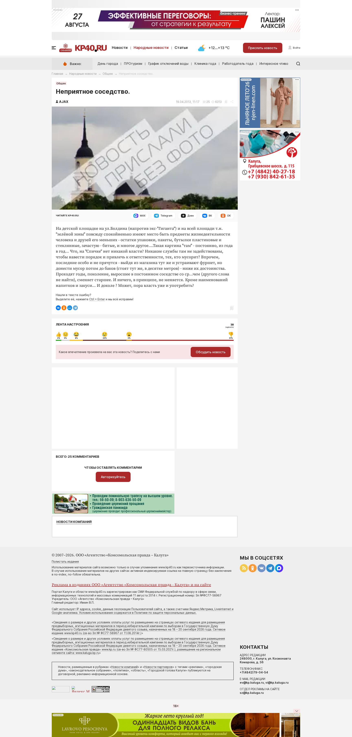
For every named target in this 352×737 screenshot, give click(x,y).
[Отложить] (226, 101)
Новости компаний (74, 522)
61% (231, 338)
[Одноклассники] (64, 307)
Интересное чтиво (273, 64)
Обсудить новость (211, 352)
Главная (57, 73)
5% (65, 338)
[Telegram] (75, 307)
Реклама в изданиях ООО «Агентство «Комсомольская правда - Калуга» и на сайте (131, 584)
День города (108, 64)
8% (76, 338)
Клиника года (205, 64)
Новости (120, 47)
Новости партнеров (158, 667)
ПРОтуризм (133, 64)
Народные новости (151, 47)
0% (58, 338)
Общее (108, 73)
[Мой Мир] (69, 307)
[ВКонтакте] (58, 307)
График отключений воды (168, 64)
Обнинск (65, 50)
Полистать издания (65, 561)
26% (105, 338)
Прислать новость (262, 48)
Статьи (181, 47)
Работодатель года (237, 64)
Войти (296, 47)
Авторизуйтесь (113, 477)
